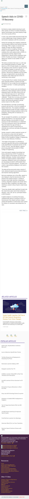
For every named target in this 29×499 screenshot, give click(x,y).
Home (2, 463)
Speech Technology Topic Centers (9, 470)
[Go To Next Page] (26, 16)
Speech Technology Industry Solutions (10, 471)
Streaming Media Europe (6, 491)
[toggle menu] (26, 6)
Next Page (22, 210)
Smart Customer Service (6, 488)
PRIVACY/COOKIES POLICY (7, 456)
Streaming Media (5, 489)
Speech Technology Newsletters (8, 468)
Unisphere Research (5, 492)
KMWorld (3, 484)
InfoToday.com (4, 483)
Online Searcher (4, 487)
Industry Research (5, 467)
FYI (1, 11)
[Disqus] (14, 234)
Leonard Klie (4, 8)
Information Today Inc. (6, 443)
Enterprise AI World (5, 486)
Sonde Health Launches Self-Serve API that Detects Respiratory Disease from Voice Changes (14, 317)
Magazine (8, 464)
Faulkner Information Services (8, 482)
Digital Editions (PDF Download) (8, 466)
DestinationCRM (5, 481)
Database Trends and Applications (9, 479)
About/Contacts (5, 472)
